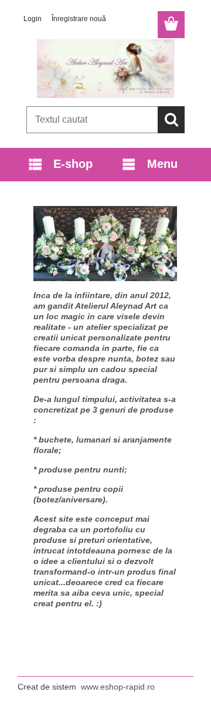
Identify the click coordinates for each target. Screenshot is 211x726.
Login (32, 19)
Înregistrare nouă (79, 19)
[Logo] (105, 68)
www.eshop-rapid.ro (118, 686)
